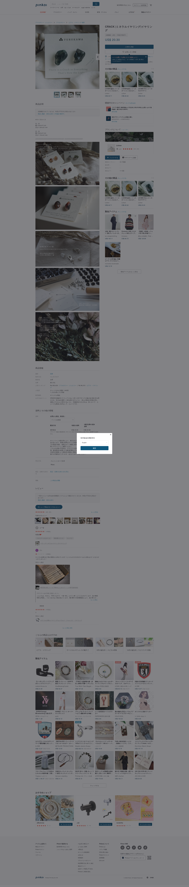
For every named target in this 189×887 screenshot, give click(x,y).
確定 (94, 448)
